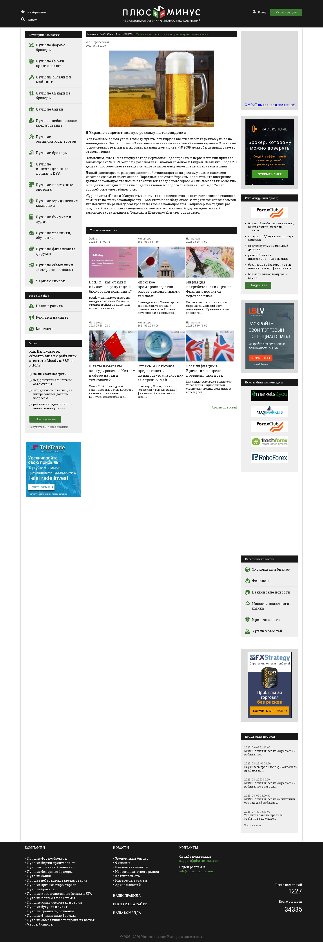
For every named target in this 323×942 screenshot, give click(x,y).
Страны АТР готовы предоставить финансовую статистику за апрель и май (161, 373)
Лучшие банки (49, 109)
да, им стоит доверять (49, 374)
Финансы (260, 580)
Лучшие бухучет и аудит (53, 219)
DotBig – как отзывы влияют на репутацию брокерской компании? (110, 287)
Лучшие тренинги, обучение (53, 235)
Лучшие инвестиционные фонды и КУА (52, 169)
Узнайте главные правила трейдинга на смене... (263, 816)
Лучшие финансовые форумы (55, 251)
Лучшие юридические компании (57, 203)
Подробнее (258, 285)
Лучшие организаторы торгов (56, 138)
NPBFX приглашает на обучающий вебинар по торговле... (270, 784)
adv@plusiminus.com (196, 871)
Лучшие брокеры (52, 152)
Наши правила (49, 305)
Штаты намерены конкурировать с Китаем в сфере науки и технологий (112, 373)
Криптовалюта (266, 619)
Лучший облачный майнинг (53, 79)
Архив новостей (224, 407)
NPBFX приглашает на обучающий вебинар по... (270, 752)
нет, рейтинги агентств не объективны (52, 382)
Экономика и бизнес (271, 569)
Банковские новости (271, 592)
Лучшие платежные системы (54, 187)
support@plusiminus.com (199, 861)
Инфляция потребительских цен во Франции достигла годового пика (208, 289)
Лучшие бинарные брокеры (53, 95)
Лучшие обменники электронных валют (55, 267)
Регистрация (286, 12)
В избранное (37, 12)
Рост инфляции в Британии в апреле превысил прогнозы (204, 371)
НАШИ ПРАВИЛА (127, 895)
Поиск (32, 20)
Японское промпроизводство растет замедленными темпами (159, 289)
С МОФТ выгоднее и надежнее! (270, 105)
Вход (262, 12)
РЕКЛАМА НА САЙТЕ (130, 904)
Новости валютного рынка (270, 605)
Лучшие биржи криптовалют (50, 63)
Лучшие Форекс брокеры (50, 47)
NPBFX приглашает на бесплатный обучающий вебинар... (269, 800)
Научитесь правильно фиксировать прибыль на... (270, 768)
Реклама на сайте (52, 317)
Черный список (50, 281)
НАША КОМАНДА (127, 913)
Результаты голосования (48, 426)
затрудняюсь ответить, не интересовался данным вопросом (52, 394)
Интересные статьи (131, 880)
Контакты (45, 328)
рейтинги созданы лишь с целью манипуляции (53, 406)
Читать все (252, 825)
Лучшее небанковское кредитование (56, 122)
